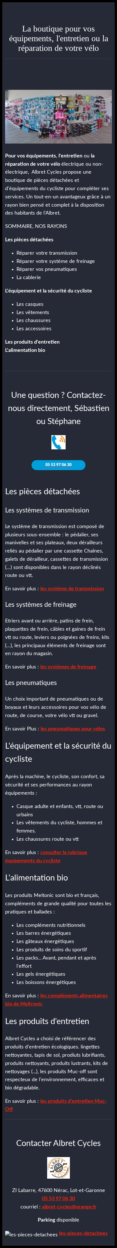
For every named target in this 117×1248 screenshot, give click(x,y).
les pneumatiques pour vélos (73, 729)
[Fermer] (10, 10)
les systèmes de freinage (68, 667)
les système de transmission (72, 588)
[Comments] (105, 73)
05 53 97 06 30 (58, 1198)
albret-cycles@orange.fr (69, 1207)
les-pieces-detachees (83, 1233)
